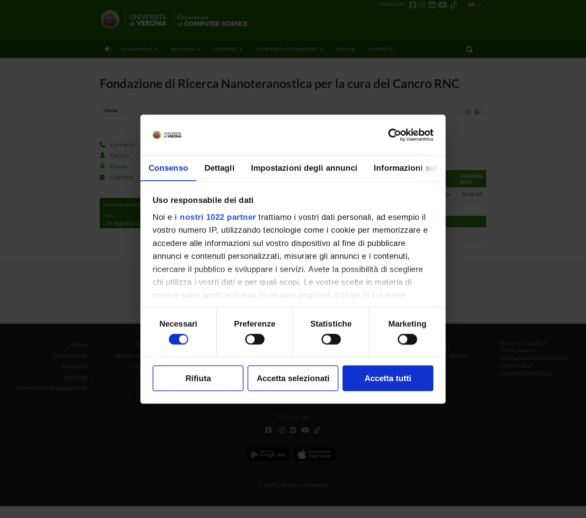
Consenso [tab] (168, 167)
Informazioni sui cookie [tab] (420, 167)
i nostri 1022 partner (215, 216)
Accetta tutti (388, 377)
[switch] (255, 339)
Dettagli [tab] (219, 167)
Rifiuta (198, 377)
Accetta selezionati (293, 377)
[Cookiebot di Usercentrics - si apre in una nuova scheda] (403, 135)
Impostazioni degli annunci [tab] (304, 167)
